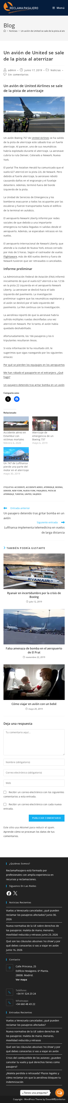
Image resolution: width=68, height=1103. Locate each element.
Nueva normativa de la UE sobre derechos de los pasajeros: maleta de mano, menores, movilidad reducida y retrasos (32, 930)
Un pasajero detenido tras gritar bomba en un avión (34, 385)
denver (7, 490)
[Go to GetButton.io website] (59, 1099)
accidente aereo (34, 487)
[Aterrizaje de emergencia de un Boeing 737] (45, 423)
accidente (19, 487)
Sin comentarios (18, 74)
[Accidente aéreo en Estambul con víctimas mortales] (16, 423)
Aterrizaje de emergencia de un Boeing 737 (43, 436)
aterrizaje (49, 487)
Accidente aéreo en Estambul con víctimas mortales (14, 436)
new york (17, 490)
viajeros (37, 494)
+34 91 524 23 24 (26, 993)
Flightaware (10, 256)
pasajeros (41, 490)
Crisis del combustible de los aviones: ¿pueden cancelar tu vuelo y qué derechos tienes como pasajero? (33, 1062)
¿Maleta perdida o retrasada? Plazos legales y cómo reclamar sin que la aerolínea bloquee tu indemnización (33, 1078)
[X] (15, 893)
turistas (19, 494)
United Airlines (40, 138)
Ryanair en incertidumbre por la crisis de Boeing (34, 595)
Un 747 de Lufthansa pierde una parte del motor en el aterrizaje (16, 467)
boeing (59, 487)
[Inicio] (4, 30)
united (28, 494)
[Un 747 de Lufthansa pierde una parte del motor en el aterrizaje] (16, 454)
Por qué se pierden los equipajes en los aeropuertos (34, 364)
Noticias (56, 70)
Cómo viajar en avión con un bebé (34, 704)
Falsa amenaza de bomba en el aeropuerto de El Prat (34, 650)
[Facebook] (9, 893)
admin (12, 70)
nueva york (29, 490)
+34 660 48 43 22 (25, 1004)
